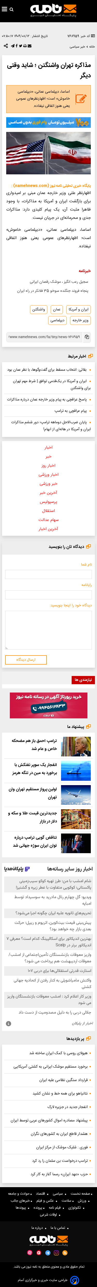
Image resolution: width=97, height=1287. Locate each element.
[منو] (4, 10)
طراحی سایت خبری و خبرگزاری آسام (43, 1280)
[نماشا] (39, 1252)
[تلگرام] (12, 47)
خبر (48, 456)
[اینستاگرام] (56, 1252)
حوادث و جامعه (19, 1194)
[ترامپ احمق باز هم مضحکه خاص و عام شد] (76, 747)
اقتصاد (41, 1194)
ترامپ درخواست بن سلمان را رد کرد (60, 1161)
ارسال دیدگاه (25, 660)
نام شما (86, 565)
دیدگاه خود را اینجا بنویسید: (71, 605)
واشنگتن (38, 310)
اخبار (49, 447)
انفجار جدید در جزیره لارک (67, 1107)
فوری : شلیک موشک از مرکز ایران (62, 1147)
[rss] (65, 1252)
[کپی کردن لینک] (86, 337)
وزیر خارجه (80, 320)
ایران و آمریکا (78, 310)
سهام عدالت (49, 520)
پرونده (38, 1208)
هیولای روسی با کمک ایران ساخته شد (58, 1053)
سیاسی (59, 1194)
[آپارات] (29, 1252)
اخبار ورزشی (48, 474)
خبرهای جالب (21, 1201)
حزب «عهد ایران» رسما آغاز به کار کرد (59, 1174)
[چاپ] (24, 47)
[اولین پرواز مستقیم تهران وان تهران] (76, 795)
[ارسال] (29, 47)
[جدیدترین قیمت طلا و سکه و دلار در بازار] (76, 819)
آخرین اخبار (48, 529)
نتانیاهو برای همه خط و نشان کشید (60, 1093)
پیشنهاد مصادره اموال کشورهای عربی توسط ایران (49, 1120)
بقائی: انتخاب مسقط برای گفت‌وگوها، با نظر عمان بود (47, 370)
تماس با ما (59, 1228)
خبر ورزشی (48, 483)
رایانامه (86, 585)
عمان (57, 310)
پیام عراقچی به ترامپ (71, 411)
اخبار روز (48, 465)
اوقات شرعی (49, 1215)
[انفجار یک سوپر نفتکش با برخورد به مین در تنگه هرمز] (76, 771)
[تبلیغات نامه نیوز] (48, 122)
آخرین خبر (48, 492)
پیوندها (22, 1208)
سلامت (67, 1201)
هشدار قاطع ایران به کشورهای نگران (59, 1134)
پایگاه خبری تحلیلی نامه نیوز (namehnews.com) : (51, 186)
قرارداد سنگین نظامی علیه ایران (63, 1080)
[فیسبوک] (16, 47)
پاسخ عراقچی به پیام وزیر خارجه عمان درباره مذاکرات (47, 400)
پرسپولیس (48, 502)
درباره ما (38, 1228)
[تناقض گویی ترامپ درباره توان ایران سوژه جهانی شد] (76, 843)
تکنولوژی (75, 1208)
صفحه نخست (81, 1194)
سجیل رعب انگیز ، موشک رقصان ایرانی (59, 282)
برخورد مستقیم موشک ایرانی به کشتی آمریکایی (50, 1066)
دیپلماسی (57, 320)
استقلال (48, 511)
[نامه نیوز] (53, 10)
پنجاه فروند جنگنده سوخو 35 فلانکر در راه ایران (52, 291)
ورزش (83, 1201)
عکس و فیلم (46, 1201)
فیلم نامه (56, 1208)
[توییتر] (20, 47)
